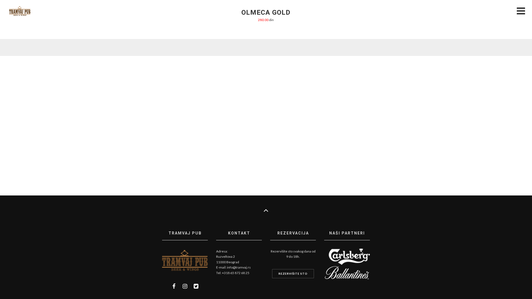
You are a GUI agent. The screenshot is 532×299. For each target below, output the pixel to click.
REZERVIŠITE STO (293, 273)
